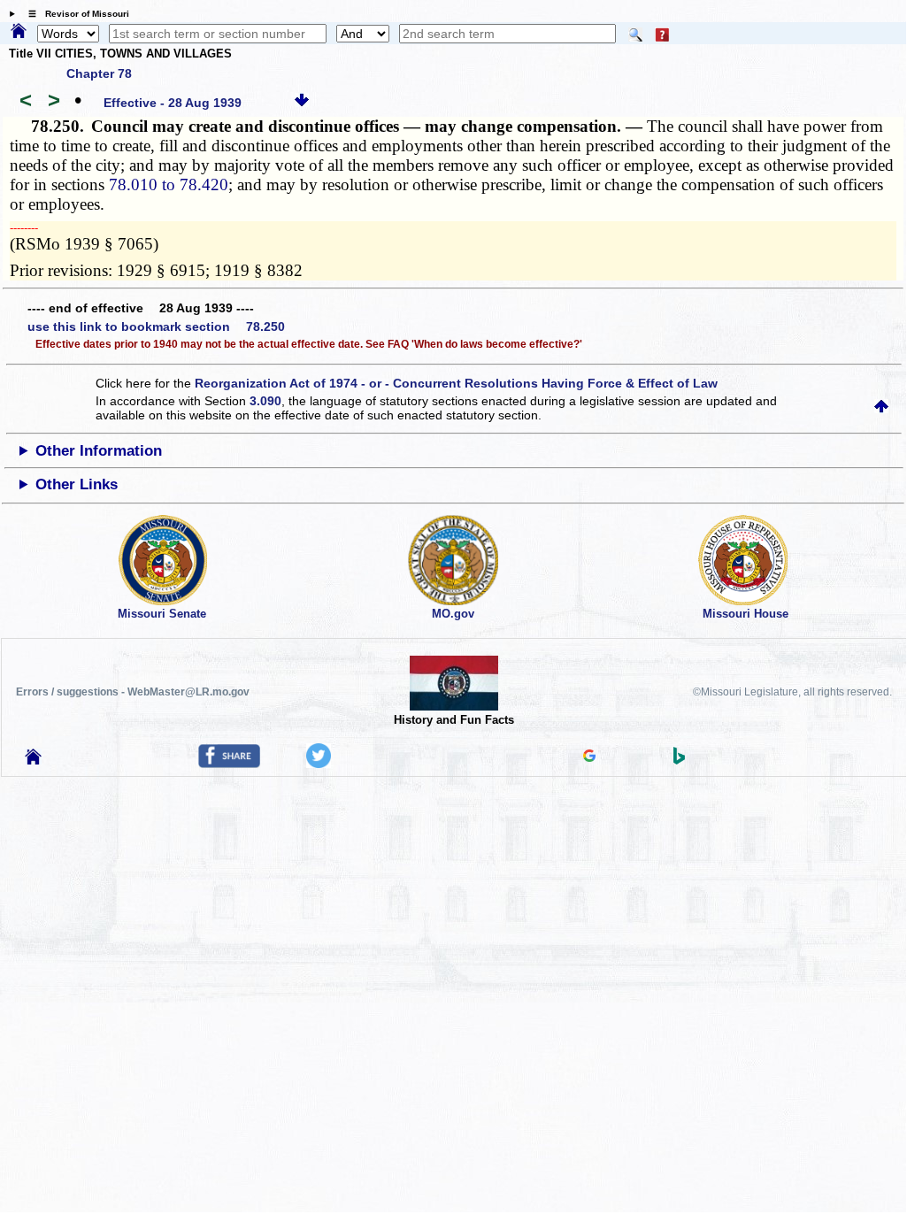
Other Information (98, 450)
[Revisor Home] (33, 760)
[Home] (19, 32)
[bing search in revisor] (679, 760)
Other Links (76, 484)
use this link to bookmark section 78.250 (156, 326)
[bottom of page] (302, 103)
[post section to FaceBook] (229, 764)
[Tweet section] (318, 764)
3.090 (265, 401)
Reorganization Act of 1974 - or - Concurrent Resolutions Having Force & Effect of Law (456, 383)
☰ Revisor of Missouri (74, 14)
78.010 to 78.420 (168, 184)
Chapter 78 (99, 73)
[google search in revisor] (589, 757)
